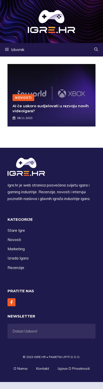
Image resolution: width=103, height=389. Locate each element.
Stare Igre (16, 230)
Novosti (14, 239)
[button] (96, 49)
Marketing (16, 248)
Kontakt (42, 368)
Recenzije (16, 267)
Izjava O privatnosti (74, 368)
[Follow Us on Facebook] (12, 302)
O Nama (21, 368)
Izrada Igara (18, 258)
